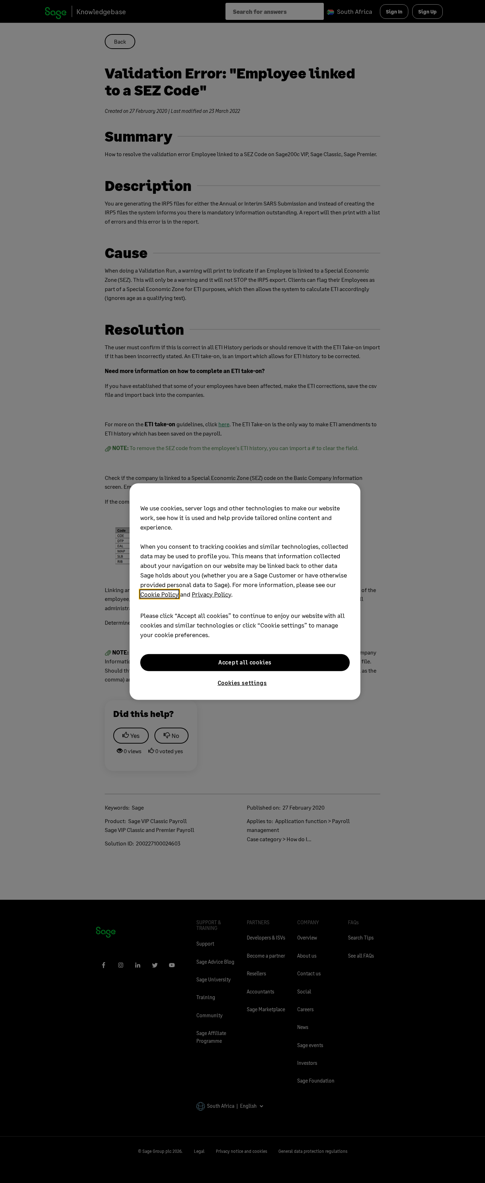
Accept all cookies (245, 662)
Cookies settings (242, 682)
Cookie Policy (159, 594)
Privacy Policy (211, 594)
